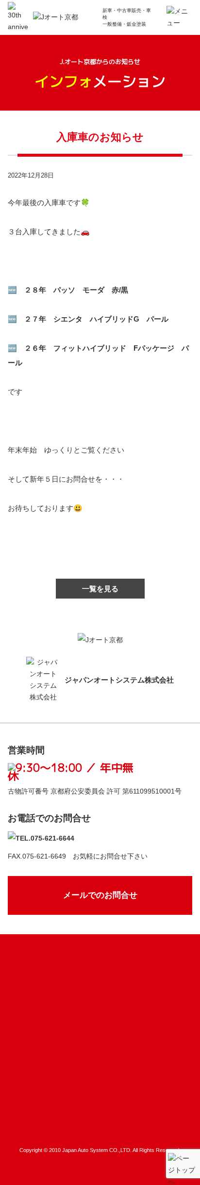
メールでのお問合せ (100, 895)
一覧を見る (100, 588)
